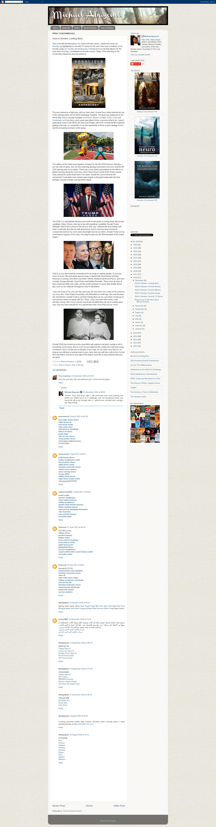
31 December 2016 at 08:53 (94, 392)
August (138, 312)
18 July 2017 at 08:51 (75, 565)
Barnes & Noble (99, 118)
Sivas (60, 755)
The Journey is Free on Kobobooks (144, 392)
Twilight (133, 387)
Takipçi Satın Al (64, 649)
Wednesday (83, 49)
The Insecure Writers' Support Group (145, 383)
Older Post (119, 805)
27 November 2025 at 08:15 (81, 695)
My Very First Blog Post (139, 356)
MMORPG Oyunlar (65, 679)
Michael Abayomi (72, 392)
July (137, 316)
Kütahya (61, 748)
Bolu (60, 740)
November (139, 306)
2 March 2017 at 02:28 (79, 416)
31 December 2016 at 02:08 (82, 376)
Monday (55, 46)
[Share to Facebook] (95, 361)
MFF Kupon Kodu (65, 658)
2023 (135, 255)
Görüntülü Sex (64, 700)
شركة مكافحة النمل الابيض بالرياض (71, 630)
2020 (135, 264)
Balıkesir (61, 759)
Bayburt (61, 757)
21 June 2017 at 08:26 (76, 527)
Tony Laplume (64, 376)
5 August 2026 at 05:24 (79, 716)
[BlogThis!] (90, 361)
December (139, 280)
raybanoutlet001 (65, 492)
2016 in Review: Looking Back (146, 283)
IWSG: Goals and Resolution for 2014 (145, 379)
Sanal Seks (62, 703)
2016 (135, 277)
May (137, 319)
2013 (135, 339)
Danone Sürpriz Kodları (67, 681)
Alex (122, 125)
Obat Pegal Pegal (87, 606)
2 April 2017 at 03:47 (78, 454)
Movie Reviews (90, 28)
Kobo (115, 118)
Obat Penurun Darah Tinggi (103, 608)
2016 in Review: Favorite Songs (147, 293)
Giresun (61, 743)
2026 (135, 245)
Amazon (88, 118)
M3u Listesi (63, 677)
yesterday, (65, 51)
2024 (135, 251)
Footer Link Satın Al (66, 651)
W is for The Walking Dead (141, 365)
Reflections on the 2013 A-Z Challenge (145, 370)
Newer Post (58, 805)
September (139, 309)
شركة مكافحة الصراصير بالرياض (70, 632)
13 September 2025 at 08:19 (81, 643)
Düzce (61, 752)
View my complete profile (140, 55)
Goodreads (57, 120)
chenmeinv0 (63, 416)
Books (77, 28)
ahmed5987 (63, 619)
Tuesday (70, 49)
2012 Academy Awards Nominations (144, 361)
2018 (135, 271)
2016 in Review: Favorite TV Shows (149, 296)
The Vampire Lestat (138, 397)
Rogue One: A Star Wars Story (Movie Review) (147, 301)
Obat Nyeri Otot (105, 606)
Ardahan (61, 745)
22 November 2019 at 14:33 (80, 619)
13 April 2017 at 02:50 (81, 492)
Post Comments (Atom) (72, 811)
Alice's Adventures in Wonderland (143, 374)
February (139, 326)
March (138, 322)
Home (55, 28)
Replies (64, 388)
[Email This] (88, 361)
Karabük (61, 750)
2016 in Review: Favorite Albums (148, 290)
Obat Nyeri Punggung (79, 608)
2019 (135, 268)
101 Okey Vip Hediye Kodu (69, 684)
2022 (135, 258)
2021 (135, 261)
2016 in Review (65, 365)
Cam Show (62, 705)
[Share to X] (93, 361)
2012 (135, 343)
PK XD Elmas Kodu (66, 656)
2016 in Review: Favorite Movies (147, 286)
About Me (66, 28)
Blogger (113, 821)
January (138, 329)
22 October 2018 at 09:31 (80, 603)
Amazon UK (152, 112)
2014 (135, 336)
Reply (60, 383)
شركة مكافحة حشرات (66, 627)
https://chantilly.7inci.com (83, 724)
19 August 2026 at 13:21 (79, 735)
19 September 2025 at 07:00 (81, 669)
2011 (135, 346)
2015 (135, 333)
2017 (135, 274)
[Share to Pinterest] (97, 361)
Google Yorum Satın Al (67, 653)
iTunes (109, 118)
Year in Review (107, 28)
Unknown (62, 527)
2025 (135, 248)
